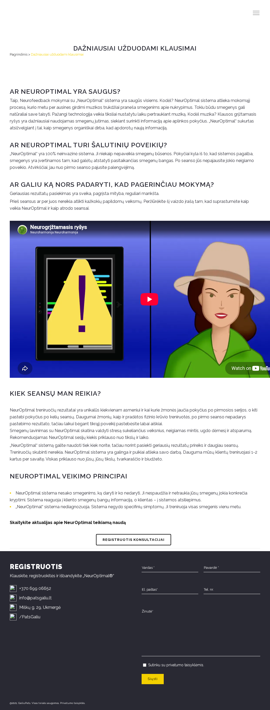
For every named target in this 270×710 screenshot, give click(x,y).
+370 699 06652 (35, 588)
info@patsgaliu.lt (35, 597)
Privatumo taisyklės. (72, 703)
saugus (103, 91)
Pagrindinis (18, 54)
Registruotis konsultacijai (134, 540)
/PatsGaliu (29, 616)
